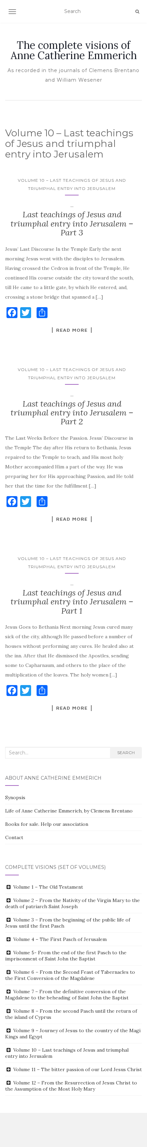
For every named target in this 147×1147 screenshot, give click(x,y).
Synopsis (15, 797)
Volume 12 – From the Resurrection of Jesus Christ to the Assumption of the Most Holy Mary (71, 1086)
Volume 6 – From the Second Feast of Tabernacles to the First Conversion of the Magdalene (70, 975)
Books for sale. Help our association (46, 824)
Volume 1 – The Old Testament (48, 887)
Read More (72, 330)
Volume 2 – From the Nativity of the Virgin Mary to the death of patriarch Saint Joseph (72, 903)
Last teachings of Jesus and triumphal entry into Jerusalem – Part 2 (72, 412)
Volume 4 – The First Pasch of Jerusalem (60, 939)
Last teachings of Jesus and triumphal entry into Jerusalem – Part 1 (72, 601)
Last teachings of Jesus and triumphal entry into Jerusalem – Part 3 (72, 223)
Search (126, 752)
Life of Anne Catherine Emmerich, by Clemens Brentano (69, 811)
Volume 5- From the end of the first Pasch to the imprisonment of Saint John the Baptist (65, 956)
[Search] (137, 11)
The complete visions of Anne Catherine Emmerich (74, 50)
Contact (14, 837)
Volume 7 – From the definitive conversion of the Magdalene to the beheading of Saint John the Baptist (67, 994)
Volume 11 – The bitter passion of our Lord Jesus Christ (77, 1069)
